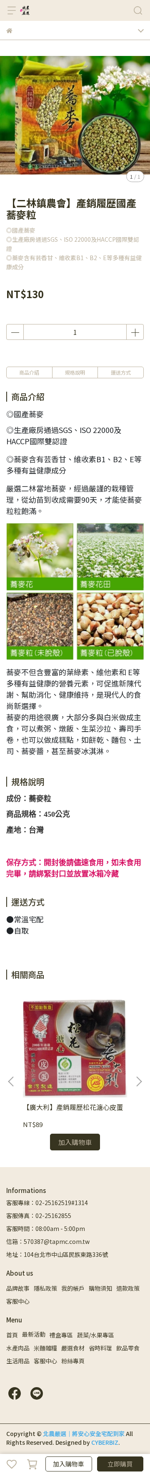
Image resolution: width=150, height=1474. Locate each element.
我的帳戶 (73, 1288)
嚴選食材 (73, 1348)
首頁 (12, 1335)
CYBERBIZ (104, 1442)
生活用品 (18, 1361)
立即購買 (120, 1463)
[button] (139, 1081)
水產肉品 (18, 1348)
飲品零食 (128, 1348)
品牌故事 (18, 1288)
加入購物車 (68, 1463)
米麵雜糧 (45, 1348)
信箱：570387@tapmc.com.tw (48, 1241)
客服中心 (18, 1301)
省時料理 (100, 1348)
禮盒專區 (61, 1335)
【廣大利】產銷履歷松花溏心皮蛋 (73, 1107)
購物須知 (100, 1288)
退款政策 (128, 1288)
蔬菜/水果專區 (95, 1335)
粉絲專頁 (73, 1361)
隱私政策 (45, 1288)
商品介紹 (29, 372)
